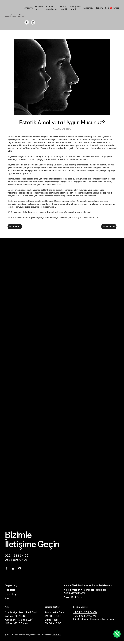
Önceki (16, 226)
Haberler (10, 589)
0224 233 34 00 (16, 555)
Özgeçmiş (11, 585)
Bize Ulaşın (11, 594)
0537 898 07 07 (16, 559)
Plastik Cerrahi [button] (63, 8)
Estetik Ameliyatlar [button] (51, 8)
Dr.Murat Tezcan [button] (39, 8)
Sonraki (107, 226)
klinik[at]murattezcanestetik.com (93, 619)
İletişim (99, 8)
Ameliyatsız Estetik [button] (75, 8)
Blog (107, 8)
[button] (115, 7)
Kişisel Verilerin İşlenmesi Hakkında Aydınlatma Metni (85, 591)
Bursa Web (56, 635)
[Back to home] (14, 15)
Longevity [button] (88, 8)
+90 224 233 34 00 (85, 612)
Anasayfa (28, 8)
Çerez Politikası (73, 597)
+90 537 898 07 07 (84, 615)
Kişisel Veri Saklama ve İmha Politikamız (88, 585)
